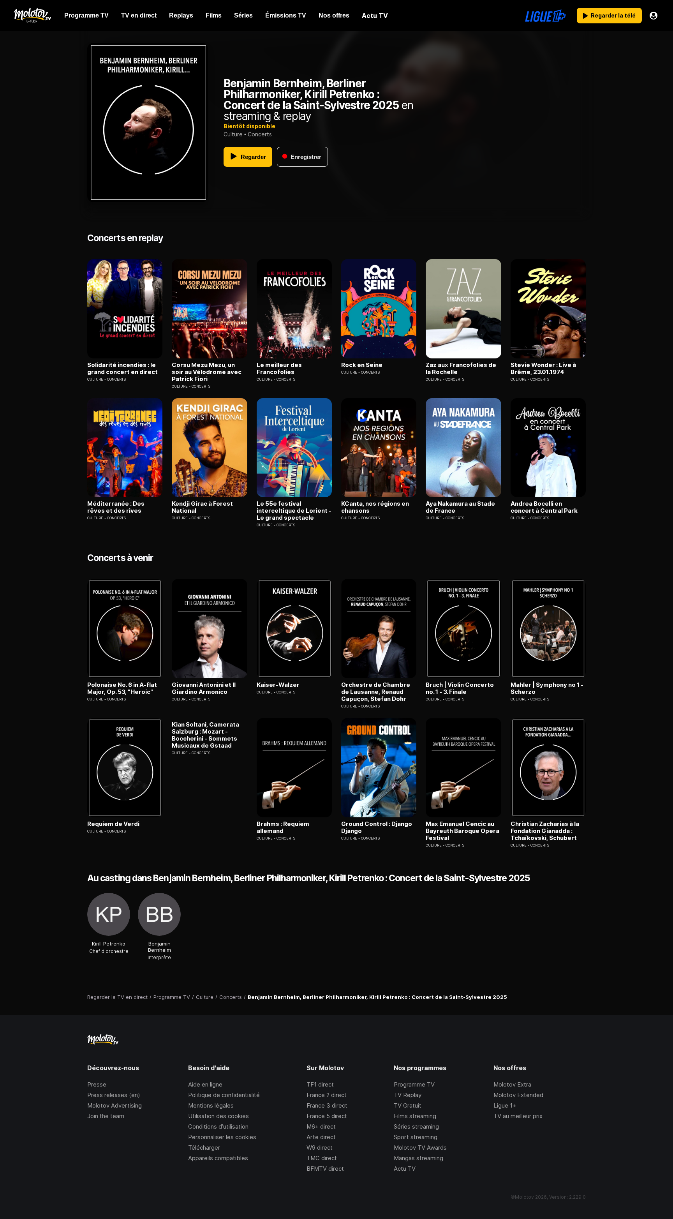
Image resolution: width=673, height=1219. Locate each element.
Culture (233, 134)
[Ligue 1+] (545, 15)
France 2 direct (327, 1095)
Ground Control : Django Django (376, 827)
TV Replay (407, 1095)
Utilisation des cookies (218, 1116)
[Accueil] (32, 15)
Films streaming (415, 1116)
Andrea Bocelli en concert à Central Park (544, 507)
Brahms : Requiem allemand (283, 827)
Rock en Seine (361, 365)
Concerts (260, 134)
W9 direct (320, 1147)
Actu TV (405, 1168)
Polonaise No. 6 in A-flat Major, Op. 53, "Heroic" (122, 688)
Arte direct (321, 1137)
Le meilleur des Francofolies (279, 369)
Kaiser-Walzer (278, 684)
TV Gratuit (407, 1105)
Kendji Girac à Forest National (202, 507)
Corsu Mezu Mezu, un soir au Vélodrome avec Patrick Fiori (206, 372)
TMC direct (322, 1158)
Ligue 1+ (504, 1105)
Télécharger (204, 1147)
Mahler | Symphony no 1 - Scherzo (547, 688)
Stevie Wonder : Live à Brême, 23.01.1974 (543, 369)
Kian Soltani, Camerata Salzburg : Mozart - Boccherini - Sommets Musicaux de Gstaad (205, 735)
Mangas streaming (418, 1158)
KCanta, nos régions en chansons (375, 507)
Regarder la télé (613, 15)
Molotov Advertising (114, 1105)
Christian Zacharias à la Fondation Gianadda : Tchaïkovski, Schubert (545, 830)
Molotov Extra (512, 1084)
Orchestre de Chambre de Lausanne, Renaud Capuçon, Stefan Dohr (375, 691)
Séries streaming (416, 1126)
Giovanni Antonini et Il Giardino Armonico (204, 688)
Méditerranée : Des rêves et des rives (115, 507)
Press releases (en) (113, 1095)
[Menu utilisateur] (654, 15)
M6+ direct (321, 1126)
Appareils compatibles (218, 1158)
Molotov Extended (518, 1095)
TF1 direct (320, 1084)
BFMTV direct (325, 1168)
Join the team (105, 1116)
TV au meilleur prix (518, 1116)
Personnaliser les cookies (222, 1137)
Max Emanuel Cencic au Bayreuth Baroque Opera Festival (462, 830)
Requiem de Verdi (113, 823)
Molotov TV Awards (420, 1147)
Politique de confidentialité (224, 1095)
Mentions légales (211, 1105)
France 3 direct (327, 1105)
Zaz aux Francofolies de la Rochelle (461, 369)
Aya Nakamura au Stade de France (460, 507)
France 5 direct (327, 1116)
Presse (96, 1084)
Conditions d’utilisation (218, 1126)
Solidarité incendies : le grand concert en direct (122, 369)
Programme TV (414, 1084)
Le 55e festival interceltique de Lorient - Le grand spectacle (294, 510)
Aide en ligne (205, 1084)
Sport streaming (415, 1137)
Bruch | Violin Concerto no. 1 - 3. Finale (460, 688)
